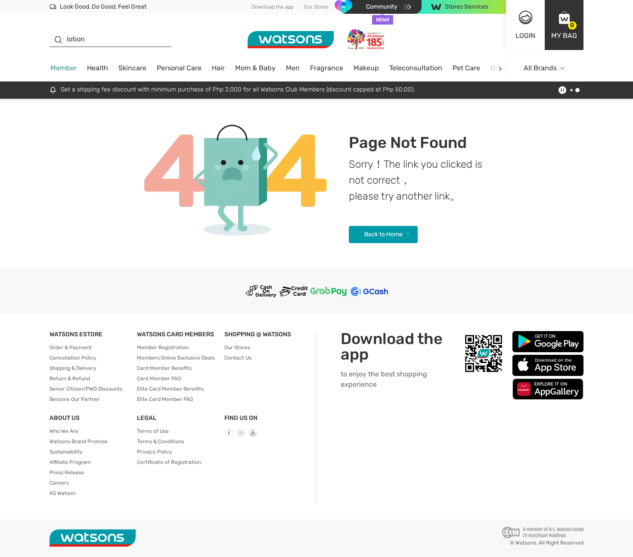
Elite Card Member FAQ (165, 399)
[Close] (619, 539)
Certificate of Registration (169, 462)
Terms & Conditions (160, 441)
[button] (564, 25)
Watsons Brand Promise (79, 441)
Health (97, 68)
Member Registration (163, 347)
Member (63, 68)
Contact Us (237, 358)
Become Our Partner (75, 399)
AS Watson (62, 493)
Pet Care (466, 68)
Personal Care (179, 68)
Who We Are (64, 431)
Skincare (132, 68)
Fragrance (326, 68)
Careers (59, 483)
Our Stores (316, 7)
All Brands (540, 68)
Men (293, 68)
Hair (218, 68)
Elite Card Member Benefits (170, 389)
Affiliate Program (70, 462)
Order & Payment (71, 347)
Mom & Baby (255, 68)
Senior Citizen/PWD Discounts (86, 389)
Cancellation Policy (73, 358)
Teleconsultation (415, 68)
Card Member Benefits (164, 368)
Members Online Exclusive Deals (176, 358)
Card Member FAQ (159, 379)
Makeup (366, 68)
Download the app (272, 7)
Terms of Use (153, 431)
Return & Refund (70, 379)
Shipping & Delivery (73, 368)
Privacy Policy (154, 452)
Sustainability (66, 452)
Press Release (67, 472)
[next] (500, 68)
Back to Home (383, 234)
